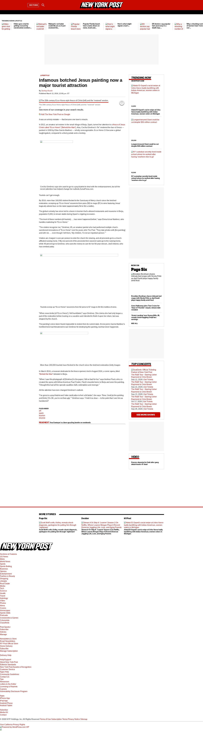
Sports (2, 564)
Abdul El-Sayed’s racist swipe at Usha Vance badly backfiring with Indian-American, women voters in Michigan (145, 112)
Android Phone (6, 703)
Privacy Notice (74, 719)
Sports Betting (6, 566)
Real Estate (5, 584)
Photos (3, 603)
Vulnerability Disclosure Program (13, 691)
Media (2, 586)
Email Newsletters (7, 641)
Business (4, 569)
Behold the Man (46, 374)
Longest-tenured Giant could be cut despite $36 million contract (145, 145)
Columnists (4, 620)
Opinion (3, 571)
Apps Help (4, 672)
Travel (2, 596)
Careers (3, 689)
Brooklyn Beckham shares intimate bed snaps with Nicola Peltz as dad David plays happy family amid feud (146, 298)
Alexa (2, 606)
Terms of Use (45, 719)
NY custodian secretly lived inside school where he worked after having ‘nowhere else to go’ (145, 178)
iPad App (4, 701)
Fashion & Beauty (7, 576)
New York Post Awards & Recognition (15, 667)
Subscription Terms (59, 719)
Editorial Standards (8, 665)
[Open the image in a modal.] (122, 103)
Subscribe (4, 629)
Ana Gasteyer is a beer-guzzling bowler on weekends (70, 422)
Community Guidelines (9, 674)
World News (5, 562)
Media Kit (4, 712)
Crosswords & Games (9, 618)
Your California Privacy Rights (12, 725)
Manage (3, 634)
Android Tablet (6, 706)
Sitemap (83, 719)
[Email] (49, 5)
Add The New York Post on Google (55, 114)
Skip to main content (8, 23)
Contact (3, 715)
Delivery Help (5, 655)
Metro (2, 559)
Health (3, 593)
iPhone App (5, 698)
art (40, 411)
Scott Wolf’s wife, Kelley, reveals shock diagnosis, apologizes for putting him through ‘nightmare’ (58, 531)
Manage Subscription (9, 651)
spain (41, 413)
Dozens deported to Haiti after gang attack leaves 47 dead (145, 463)
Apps (2, 696)
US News (4, 557)
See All (134, 323)
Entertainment (6, 574)
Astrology (4, 598)
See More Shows (146, 414)
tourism (42, 416)
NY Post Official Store (9, 644)
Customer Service (7, 669)
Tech (2, 588)
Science (3, 591)
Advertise (4, 710)
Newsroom (4, 682)
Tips (2, 679)
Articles (3, 632)
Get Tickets (148, 380)
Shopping (4, 579)
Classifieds (4, 623)
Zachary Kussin (47, 91)
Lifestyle (3, 581)
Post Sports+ (5, 627)
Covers (3, 608)
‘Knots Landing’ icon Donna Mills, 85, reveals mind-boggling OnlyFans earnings (145, 317)
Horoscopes (5, 611)
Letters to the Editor (8, 684)
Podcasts (4, 615)
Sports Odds (5, 613)
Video (2, 601)
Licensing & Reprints (8, 687)
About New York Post (9, 662)
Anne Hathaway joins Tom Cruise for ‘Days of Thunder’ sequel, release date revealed (145, 308)
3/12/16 (42, 418)
